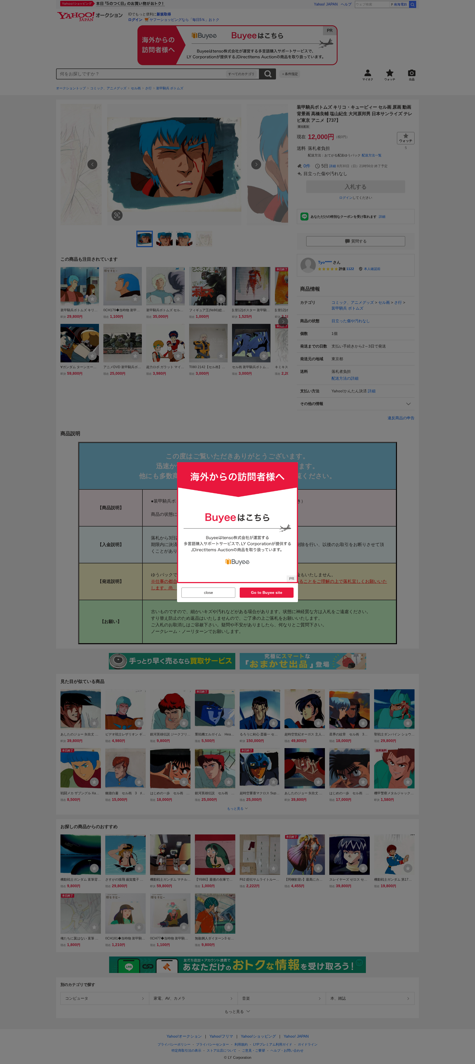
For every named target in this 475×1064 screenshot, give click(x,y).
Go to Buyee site (266, 592)
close (208, 592)
